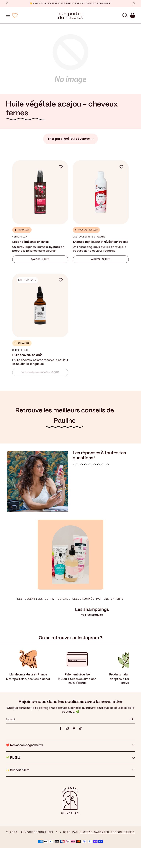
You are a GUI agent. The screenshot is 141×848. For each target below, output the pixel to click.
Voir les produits (92, 615)
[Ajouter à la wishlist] (62, 167)
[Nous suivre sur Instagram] (67, 728)
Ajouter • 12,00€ (101, 259)
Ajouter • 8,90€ (40, 259)
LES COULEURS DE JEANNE (89, 237)
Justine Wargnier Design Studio (107, 832)
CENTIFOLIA (19, 237)
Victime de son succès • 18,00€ (40, 372)
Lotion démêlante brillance (30, 242)
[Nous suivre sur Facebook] (60, 728)
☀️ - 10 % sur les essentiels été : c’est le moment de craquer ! (70, 4)
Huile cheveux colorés (27, 355)
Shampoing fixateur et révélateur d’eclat (100, 242)
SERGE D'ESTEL (21, 350)
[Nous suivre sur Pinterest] (74, 728)
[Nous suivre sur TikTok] (80, 728)
